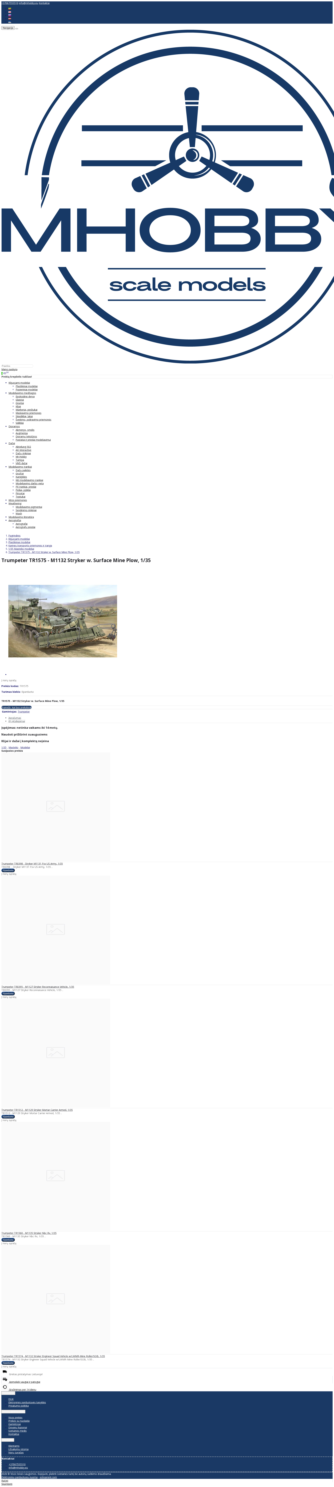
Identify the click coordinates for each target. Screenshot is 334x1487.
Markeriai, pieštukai (26, 409)
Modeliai (25, 747)
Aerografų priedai (25, 527)
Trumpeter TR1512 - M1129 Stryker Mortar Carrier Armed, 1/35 (37, 1110)
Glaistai (20, 399)
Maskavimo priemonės (28, 413)
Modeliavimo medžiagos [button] (22, 393)
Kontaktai (44, 3)
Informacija (8, 1393)
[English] (9, 12)
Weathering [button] (15, 503)
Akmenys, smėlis (25, 429)
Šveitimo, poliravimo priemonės (33, 419)
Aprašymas (15, 717)
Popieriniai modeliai (27, 389)
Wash (19, 513)
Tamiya (20, 460)
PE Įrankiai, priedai (26, 486)
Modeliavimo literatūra (21, 517)
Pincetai (20, 493)
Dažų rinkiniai (23, 453)
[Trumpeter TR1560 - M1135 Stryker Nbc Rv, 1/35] (55, 1229)
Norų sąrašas (16, 1452)
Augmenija (22, 433)
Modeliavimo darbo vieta (30, 483)
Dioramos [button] (14, 426)
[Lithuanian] (9, 9)
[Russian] (9, 15)
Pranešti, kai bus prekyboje (16, 707)
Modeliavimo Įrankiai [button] (20, 466)
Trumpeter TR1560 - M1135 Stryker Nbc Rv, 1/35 (29, 1233)
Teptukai (20, 496)
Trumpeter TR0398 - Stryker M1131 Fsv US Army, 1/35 (32, 863)
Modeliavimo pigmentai (29, 507)
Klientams (8, 1440)
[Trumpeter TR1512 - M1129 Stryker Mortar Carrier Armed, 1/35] (55, 1106)
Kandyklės (21, 476)
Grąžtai (20, 473)
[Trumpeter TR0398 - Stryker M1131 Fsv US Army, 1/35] (55, 860)
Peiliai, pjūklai (23, 490)
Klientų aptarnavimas (13, 1411)
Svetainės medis (17, 1430)
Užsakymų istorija (18, 1449)
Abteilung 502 (23, 446)
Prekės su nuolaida (19, 1420)
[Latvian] (9, 19)
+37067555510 (9, 3)
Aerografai (21, 523)
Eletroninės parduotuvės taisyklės (27, 1402)
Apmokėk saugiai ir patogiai (24, 1382)
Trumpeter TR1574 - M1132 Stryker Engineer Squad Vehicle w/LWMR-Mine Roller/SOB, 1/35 (53, 1356)
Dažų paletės (23, 470)
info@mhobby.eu (28, 3)
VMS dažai (21, 463)
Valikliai (20, 423)
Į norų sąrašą (8, 680)
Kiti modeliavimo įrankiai (29, 480)
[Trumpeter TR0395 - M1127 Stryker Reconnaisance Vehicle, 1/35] (55, 983)
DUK (11, 1399)
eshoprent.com (48, 1477)
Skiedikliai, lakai (24, 416)
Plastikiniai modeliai (27, 386)
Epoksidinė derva (25, 396)
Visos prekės (15, 1417)
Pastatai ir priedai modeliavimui (33, 439)
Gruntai (20, 403)
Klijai (18, 406)
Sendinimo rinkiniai (26, 510)
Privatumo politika (18, 1405)
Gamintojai (14, 1424)
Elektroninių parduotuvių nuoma (19, 1477)
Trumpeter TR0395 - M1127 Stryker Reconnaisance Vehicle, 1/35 (37, 986)
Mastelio (13, 747)
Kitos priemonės (18, 500)
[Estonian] (9, 22)
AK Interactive (23, 450)
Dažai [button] (12, 443)
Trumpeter (24, 711)
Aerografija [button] (15, 520)
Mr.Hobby (21, 456)
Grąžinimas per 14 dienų (22, 1389)
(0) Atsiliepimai (17, 721)
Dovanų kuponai (17, 1427)
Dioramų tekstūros (26, 436)
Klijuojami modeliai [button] (19, 382)
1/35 (3, 747)
